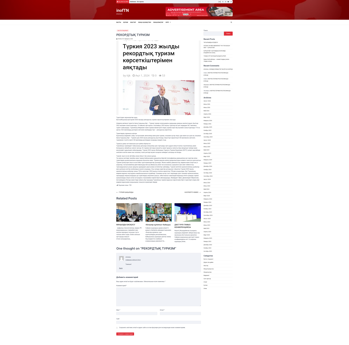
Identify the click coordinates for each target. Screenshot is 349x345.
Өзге (167, 22)
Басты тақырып (123, 30)
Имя (118, 310)
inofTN (122, 10)
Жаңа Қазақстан (144, 22)
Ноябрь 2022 (207, 248)
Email (162, 310)
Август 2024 (207, 179)
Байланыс (133, 1)
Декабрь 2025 (208, 127)
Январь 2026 (207, 124)
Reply (121, 268)
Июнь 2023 (207, 225)
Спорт (205, 282)
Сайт (118, 319)
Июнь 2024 (207, 186)
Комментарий (121, 285)
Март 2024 (207, 196)
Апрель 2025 (207, 153)
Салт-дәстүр (207, 278)
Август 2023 (207, 218)
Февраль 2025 (208, 160)
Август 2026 (207, 101)
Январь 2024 (207, 202)
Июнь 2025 (207, 146)
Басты (118, 22)
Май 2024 (206, 189)
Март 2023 (207, 235)
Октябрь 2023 (208, 212)
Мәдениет (206, 275)
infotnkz (120, 38)
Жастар (133, 22)
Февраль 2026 (208, 120)
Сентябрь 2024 (208, 176)
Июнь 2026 (207, 107)
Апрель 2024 (207, 192)
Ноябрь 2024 (207, 169)
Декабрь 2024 (208, 166)
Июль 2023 (207, 222)
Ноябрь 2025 (207, 130)
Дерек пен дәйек (208, 262)
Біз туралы (140, 1)
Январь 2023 (207, 241)
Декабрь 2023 (208, 205)
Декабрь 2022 (208, 245)
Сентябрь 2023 (208, 215)
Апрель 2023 (207, 231)
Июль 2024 (207, 182)
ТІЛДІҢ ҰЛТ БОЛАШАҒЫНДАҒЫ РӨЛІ (215, 56)
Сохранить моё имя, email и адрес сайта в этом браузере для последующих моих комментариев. (152, 327)
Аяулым (206, 85)
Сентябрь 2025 (208, 137)
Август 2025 (207, 140)
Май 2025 (206, 150)
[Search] (231, 22)
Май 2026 (206, 111)
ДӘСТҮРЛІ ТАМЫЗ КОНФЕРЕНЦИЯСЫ (182, 226)
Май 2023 (206, 228)
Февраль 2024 (208, 199)
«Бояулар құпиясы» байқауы (158, 225)
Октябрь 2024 (208, 173)
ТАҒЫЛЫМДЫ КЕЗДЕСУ (211, 42)
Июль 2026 (207, 104)
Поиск (206, 30)
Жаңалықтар (158, 22)
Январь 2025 (207, 163)
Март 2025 (207, 156)
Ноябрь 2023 (207, 209)
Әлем (205, 288)
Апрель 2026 (207, 114)
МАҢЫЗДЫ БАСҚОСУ (125, 225)
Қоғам (125, 22)
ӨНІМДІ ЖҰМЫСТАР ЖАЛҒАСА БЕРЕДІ (221, 69)
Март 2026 (207, 117)
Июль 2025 (207, 143)
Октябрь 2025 (208, 133)
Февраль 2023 (208, 238)
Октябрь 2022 (208, 251)
